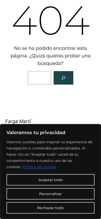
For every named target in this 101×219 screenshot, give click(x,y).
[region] (50, 171)
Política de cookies (39, 167)
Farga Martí (18, 121)
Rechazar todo (50, 208)
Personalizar (50, 193)
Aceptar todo (50, 179)
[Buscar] (63, 78)
